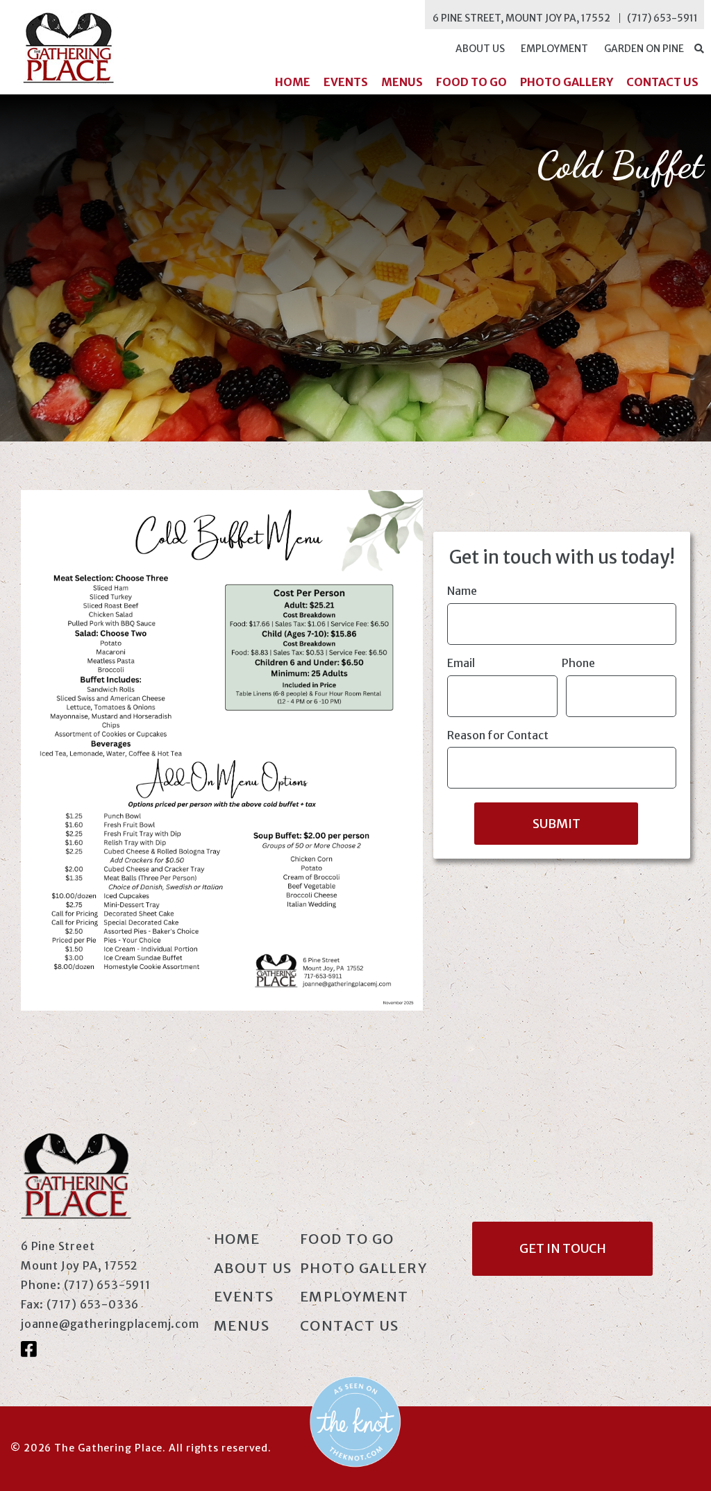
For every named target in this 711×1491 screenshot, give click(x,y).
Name (462, 591)
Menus (402, 82)
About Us (480, 48)
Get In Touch (562, 1248)
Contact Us (662, 82)
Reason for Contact (498, 735)
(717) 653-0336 (93, 1304)
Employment (554, 48)
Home (292, 82)
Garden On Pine (644, 48)
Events (346, 82)
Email (461, 663)
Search (698, 49)
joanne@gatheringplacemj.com (110, 1324)
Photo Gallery (566, 82)
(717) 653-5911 (662, 18)
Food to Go (471, 82)
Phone (578, 663)
